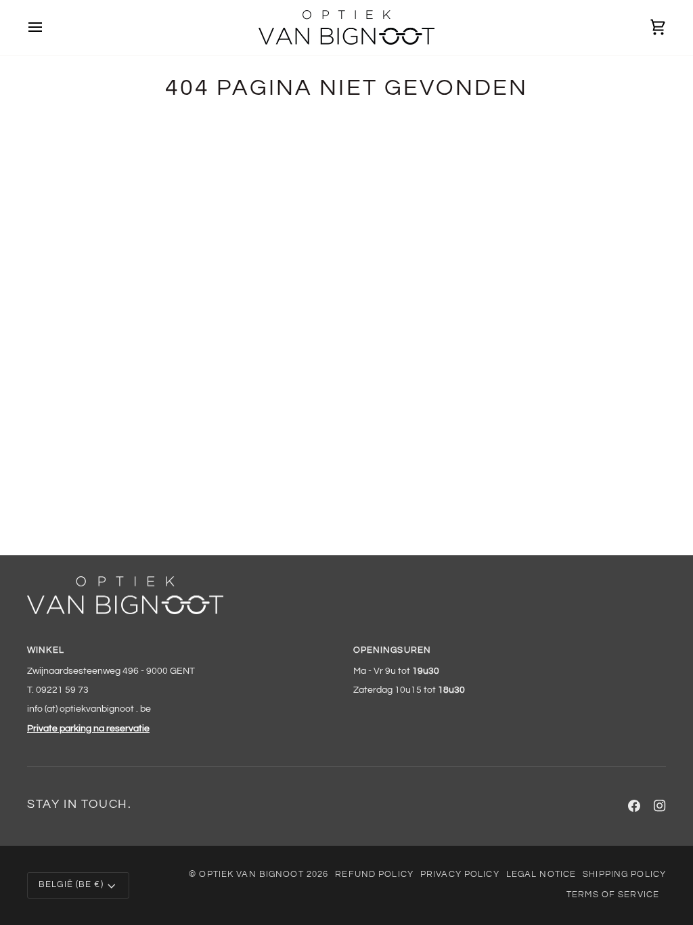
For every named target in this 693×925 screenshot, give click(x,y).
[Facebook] (634, 806)
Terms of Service (612, 894)
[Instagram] (660, 806)
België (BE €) (71, 884)
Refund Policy (374, 874)
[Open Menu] (47, 27)
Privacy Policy (459, 874)
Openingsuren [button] (392, 650)
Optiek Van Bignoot (251, 874)
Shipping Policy (624, 874)
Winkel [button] (45, 650)
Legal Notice (541, 874)
